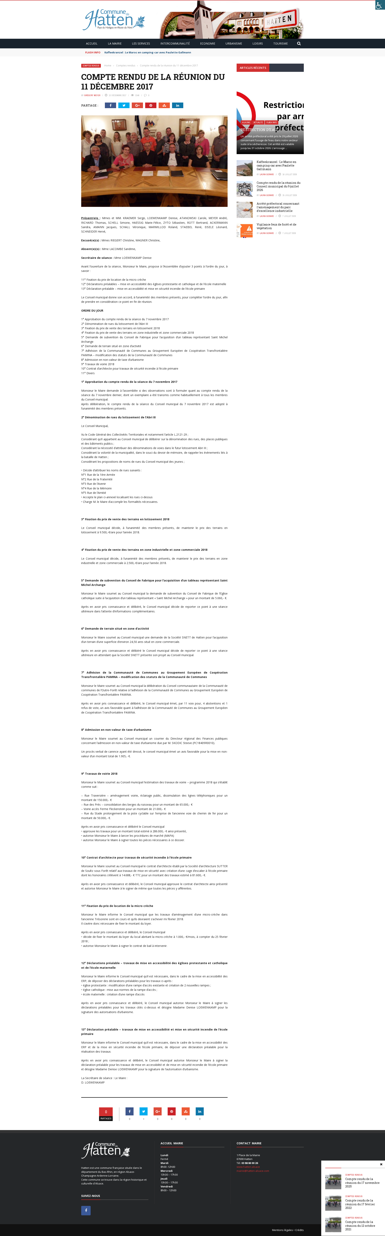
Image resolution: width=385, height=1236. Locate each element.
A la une (246, 122)
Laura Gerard (267, 174)
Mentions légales (282, 1230)
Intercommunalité (175, 43)
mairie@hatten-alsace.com (253, 1171)
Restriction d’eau (259, 129)
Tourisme (280, 43)
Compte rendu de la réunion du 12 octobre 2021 (360, 1225)
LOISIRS (257, 43)
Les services (141, 43)
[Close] (381, 1164)
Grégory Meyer (92, 95)
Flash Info (271, 122)
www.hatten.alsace (248, 1167)
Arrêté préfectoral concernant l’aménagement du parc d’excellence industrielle (278, 207)
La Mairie (115, 43)
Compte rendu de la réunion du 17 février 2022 (360, 1204)
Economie (207, 43)
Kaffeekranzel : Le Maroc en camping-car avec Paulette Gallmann (147, 52)
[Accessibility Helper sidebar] (380, 5)
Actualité (258, 122)
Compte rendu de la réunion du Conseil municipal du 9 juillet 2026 (278, 186)
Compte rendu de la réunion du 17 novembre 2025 (362, 1182)
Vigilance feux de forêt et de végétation (276, 226)
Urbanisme (234, 43)
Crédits (299, 1230)
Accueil (91, 43)
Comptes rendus (91, 65)
